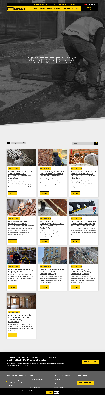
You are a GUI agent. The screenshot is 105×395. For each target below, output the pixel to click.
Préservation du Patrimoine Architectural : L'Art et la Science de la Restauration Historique (83, 174)
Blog (77, 9)
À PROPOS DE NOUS (46, 9)
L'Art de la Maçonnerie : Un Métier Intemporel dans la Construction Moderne (52, 173)
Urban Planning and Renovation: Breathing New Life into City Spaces (83, 271)
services (57, 9)
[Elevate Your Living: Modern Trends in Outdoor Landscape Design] (52, 255)
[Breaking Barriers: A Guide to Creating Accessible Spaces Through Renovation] (21, 301)
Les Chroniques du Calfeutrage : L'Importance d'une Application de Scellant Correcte (52, 224)
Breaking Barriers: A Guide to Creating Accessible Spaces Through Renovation (20, 318)
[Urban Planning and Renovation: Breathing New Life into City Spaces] (83, 255)
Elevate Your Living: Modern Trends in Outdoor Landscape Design (52, 271)
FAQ (54, 4)
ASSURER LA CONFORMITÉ (62, 376)
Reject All (56, 392)
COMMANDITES (62, 4)
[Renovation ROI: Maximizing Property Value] (21, 255)
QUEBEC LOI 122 (58, 379)
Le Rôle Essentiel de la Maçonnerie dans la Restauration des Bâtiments (21, 223)
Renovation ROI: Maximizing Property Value (20, 270)
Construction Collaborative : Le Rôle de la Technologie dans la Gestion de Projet (83, 223)
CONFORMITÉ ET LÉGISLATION (41, 4)
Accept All (49, 392)
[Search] (96, 143)
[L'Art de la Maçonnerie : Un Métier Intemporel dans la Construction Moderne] (52, 157)
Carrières (72, 4)
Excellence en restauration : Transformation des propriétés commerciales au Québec (20, 174)
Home (36, 9)
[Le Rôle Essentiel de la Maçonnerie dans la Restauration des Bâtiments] (21, 207)
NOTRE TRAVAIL (68, 9)
